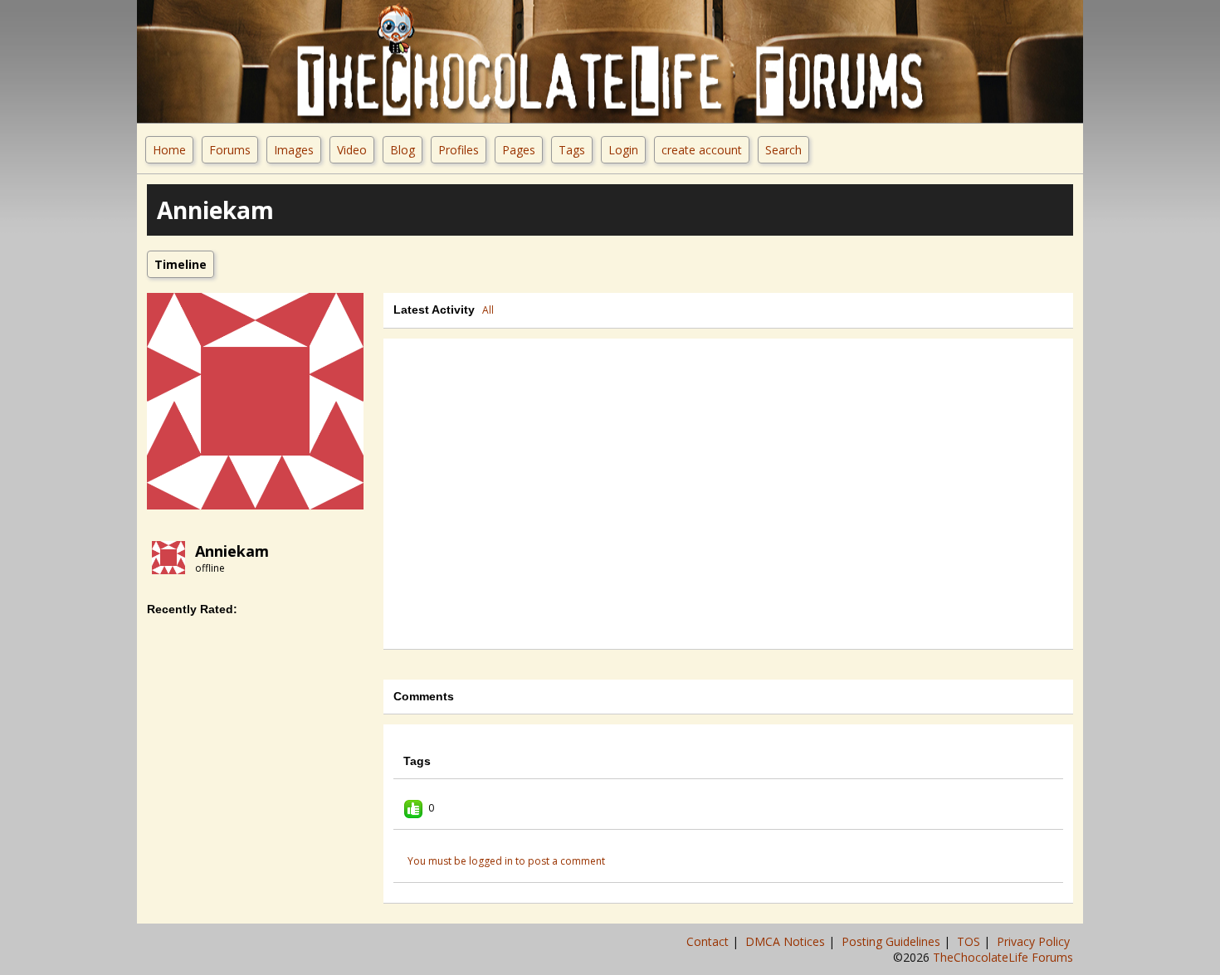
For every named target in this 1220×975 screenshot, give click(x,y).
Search (783, 150)
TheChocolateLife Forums (1003, 957)
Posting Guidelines (893, 941)
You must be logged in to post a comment (506, 861)
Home (169, 150)
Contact (709, 941)
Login (623, 150)
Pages (518, 150)
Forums (230, 150)
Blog (402, 150)
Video (352, 150)
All (488, 310)
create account (701, 150)
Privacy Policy (1035, 941)
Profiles (458, 150)
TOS (970, 941)
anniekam (232, 551)
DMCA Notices (786, 941)
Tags (572, 150)
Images (294, 150)
